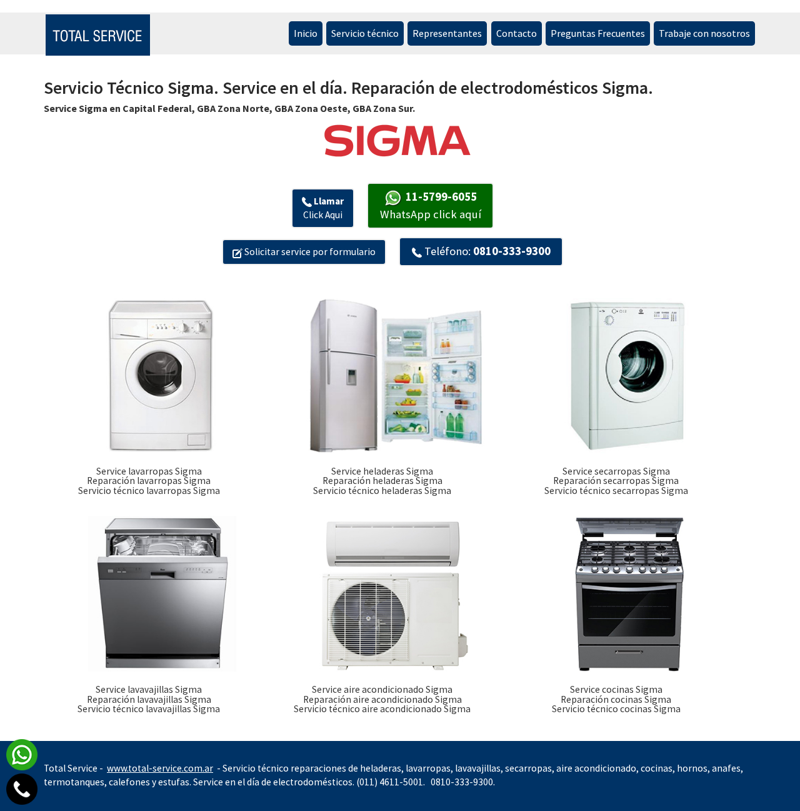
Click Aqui (323, 208)
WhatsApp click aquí (430, 205)
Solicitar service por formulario (309, 252)
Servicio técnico (365, 33)
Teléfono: (486, 251)
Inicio (306, 33)
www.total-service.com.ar (160, 768)
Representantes (447, 33)
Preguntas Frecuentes (598, 33)
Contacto (516, 33)
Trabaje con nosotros (704, 33)
